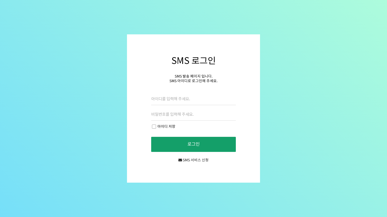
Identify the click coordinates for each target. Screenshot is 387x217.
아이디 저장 (166, 127)
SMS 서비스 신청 (195, 160)
